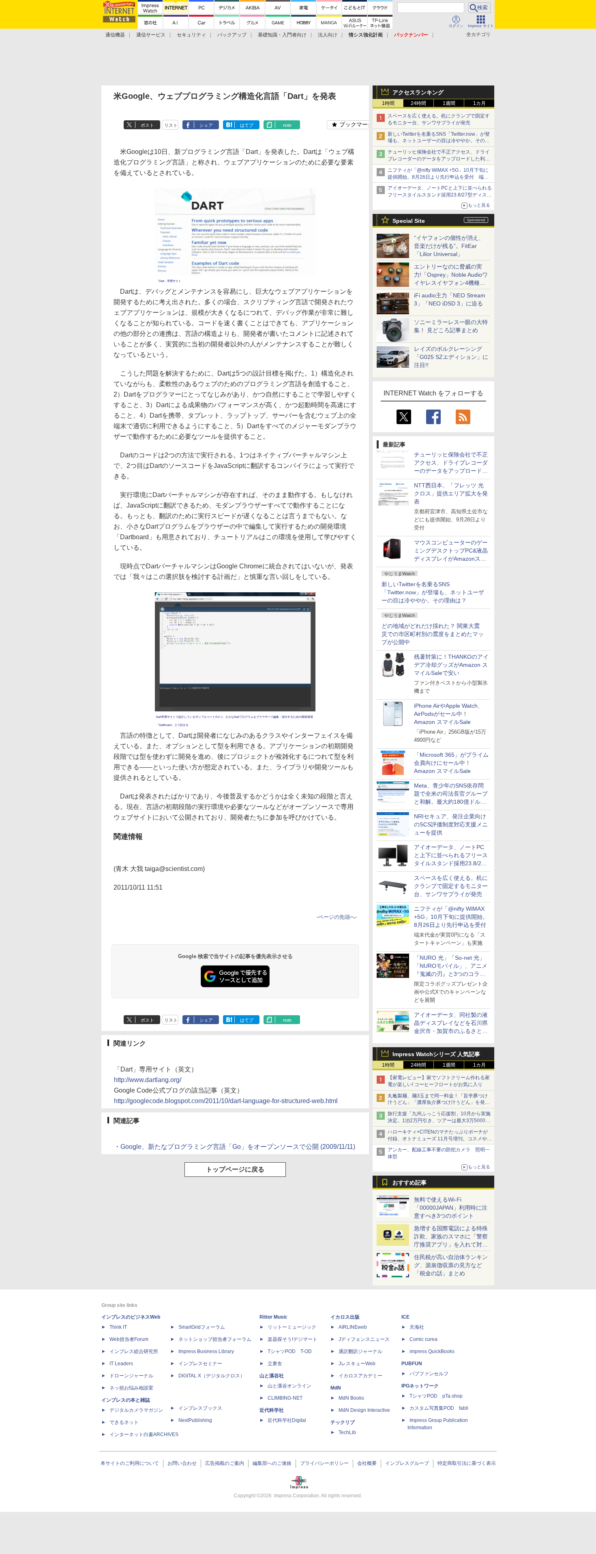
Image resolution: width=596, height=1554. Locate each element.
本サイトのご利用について (130, 1463)
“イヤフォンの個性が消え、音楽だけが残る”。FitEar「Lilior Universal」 (449, 246)
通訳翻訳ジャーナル (360, 1351)
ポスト (147, 125)
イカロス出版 (345, 1317)
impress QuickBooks (432, 1351)
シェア (206, 125)
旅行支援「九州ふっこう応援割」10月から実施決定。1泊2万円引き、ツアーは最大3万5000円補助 (439, 1120)
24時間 (418, 103)
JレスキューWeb (357, 1363)
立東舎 (275, 1363)
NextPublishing (195, 1420)
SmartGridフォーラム (201, 1327)
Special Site (408, 221)
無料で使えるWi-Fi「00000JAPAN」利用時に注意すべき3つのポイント (450, 1207)
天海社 (416, 1327)
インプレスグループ (407, 1463)
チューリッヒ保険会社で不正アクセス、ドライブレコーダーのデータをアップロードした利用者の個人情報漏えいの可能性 (439, 159)
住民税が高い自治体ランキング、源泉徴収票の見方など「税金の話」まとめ (451, 1265)
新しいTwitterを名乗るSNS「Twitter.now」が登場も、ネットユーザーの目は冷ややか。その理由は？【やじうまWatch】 (439, 141)
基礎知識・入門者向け (282, 35)
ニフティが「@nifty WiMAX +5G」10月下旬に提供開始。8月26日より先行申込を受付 (451, 916)
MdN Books (351, 1398)
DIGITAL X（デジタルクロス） (211, 1376)
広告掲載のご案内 (224, 1463)
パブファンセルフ (428, 1374)
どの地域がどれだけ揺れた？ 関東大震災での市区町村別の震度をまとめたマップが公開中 (433, 634)
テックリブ (342, 1422)
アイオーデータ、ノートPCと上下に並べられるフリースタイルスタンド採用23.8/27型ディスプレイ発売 (440, 195)
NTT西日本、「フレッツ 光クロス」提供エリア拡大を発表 (451, 493)
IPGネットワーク (420, 1386)
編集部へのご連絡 (272, 1463)
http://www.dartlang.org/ (147, 1079)
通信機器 (115, 35)
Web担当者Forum (128, 1339)
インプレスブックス (200, 1408)
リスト (171, 125)
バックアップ (232, 35)
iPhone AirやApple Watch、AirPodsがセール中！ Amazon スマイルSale (448, 713)
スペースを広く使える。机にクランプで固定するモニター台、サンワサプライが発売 (451, 886)
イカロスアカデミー (360, 1376)
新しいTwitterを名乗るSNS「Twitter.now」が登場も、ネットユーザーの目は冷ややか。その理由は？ (433, 592)
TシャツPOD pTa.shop (436, 1396)
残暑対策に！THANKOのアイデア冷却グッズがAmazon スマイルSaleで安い (451, 664)
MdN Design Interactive (364, 1410)
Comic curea (423, 1339)
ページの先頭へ (336, 917)
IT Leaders (121, 1363)
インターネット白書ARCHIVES (143, 1434)
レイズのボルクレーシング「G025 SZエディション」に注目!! (451, 357)
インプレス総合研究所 (133, 1351)
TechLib (347, 1432)
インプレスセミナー (200, 1363)
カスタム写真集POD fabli (438, 1408)
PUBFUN (411, 1363)
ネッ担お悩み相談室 (131, 1388)
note (287, 125)
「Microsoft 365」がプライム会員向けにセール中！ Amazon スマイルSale (451, 762)
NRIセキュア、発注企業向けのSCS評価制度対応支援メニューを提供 (451, 824)
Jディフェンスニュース (364, 1339)
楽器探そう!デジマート (292, 1339)
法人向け (327, 35)
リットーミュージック (292, 1327)
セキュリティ (191, 35)
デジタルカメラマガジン (136, 1410)
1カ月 (479, 103)
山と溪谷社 (271, 1376)
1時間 (388, 103)
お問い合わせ (182, 1463)
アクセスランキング (418, 92)
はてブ (246, 125)
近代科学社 (271, 1410)
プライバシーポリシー (324, 1463)
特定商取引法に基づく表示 (466, 1463)
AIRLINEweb (353, 1327)
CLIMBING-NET (285, 1398)
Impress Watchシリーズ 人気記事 (436, 1054)
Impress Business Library (206, 1351)
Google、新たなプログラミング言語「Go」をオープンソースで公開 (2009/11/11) (237, 1146)
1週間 (449, 103)
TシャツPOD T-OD (290, 1351)
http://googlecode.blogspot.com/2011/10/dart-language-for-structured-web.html (226, 1100)
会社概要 (367, 1463)
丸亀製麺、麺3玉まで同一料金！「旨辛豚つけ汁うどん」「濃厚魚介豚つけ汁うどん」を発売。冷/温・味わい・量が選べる (438, 1102)
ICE (405, 1317)
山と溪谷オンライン (289, 1386)
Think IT (118, 1327)
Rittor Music (273, 1317)
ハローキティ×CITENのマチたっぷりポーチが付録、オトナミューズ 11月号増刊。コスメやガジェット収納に (440, 1138)
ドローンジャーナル (131, 1376)
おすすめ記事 (409, 1182)
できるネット (124, 1422)
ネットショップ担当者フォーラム (214, 1339)
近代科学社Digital (287, 1420)
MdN (335, 1388)
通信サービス (150, 35)
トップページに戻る (235, 1169)
